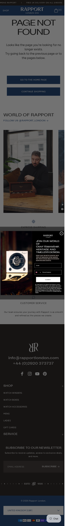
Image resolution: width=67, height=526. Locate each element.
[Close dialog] (61, 233)
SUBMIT (48, 279)
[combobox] (38, 272)
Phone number (39, 268)
